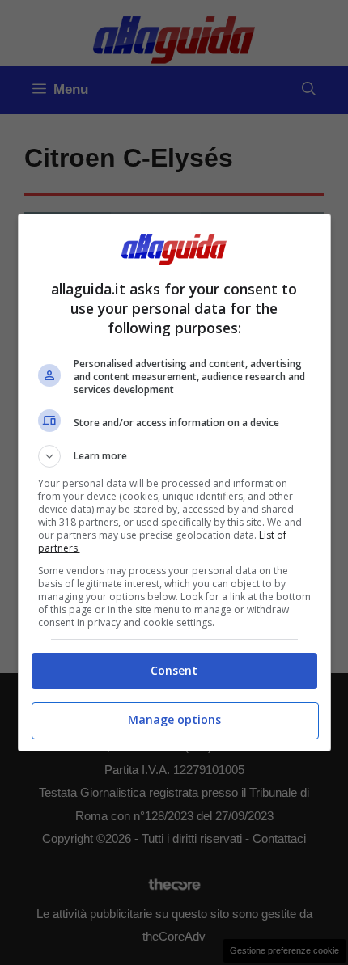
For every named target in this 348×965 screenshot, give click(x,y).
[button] (174, 456)
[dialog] (174, 482)
